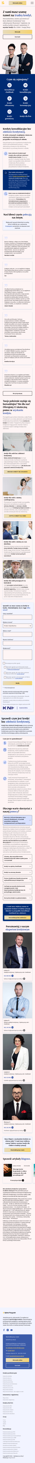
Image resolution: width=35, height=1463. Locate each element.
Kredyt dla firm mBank (8, 1409)
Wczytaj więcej (17, 393)
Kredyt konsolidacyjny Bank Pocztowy (11, 1447)
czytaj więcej (20, 674)
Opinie (4, 1423)
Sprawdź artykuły (16, 1158)
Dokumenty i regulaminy (8, 1399)
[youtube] (11, 1330)
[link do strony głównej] (4, 3)
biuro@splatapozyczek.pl (17, 1356)
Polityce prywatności (13, 669)
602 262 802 (7, 1127)
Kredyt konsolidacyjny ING (9, 1439)
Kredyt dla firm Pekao (8, 1411)
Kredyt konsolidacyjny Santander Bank (12, 1435)
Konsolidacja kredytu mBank (9, 1445)
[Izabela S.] (17, 1058)
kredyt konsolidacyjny (20, 176)
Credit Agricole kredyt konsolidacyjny (11, 1441)
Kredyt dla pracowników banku (10, 1384)
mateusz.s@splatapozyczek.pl (13, 1130)
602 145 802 (7, 1027)
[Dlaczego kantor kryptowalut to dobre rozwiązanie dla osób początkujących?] (17, 1172)
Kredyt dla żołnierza (7, 1380)
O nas (4, 1420)
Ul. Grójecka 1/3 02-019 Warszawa (15, 1348)
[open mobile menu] (32, 3)
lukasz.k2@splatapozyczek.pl (13, 979)
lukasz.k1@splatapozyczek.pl (13, 1030)
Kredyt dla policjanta (7, 1385)
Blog (4, 1425)
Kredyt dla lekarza (7, 1378)
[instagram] (8, 1330)
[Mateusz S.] (17, 1108)
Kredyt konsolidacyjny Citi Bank (10, 1449)
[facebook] (4, 1330)
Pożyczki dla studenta (8, 1389)
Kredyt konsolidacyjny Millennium (11, 1451)
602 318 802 (7, 1077)
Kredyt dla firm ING (7, 1408)
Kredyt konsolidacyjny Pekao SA (10, 1453)
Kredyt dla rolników (7, 1376)
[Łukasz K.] (17, 956)
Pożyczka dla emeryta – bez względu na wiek (13, 1391)
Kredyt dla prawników (8, 1382)
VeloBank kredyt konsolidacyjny (10, 1443)
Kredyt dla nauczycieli (8, 1387)
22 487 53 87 (11, 1350)
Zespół (4, 1422)
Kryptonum (12, 1457)
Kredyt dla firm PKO (7, 1406)
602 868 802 (7, 976)
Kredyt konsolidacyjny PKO (9, 1432)
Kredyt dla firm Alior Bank (9, 1413)
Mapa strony (6, 1398)
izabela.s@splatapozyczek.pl (13, 1080)
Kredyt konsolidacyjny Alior (9, 1433)
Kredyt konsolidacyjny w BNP (9, 1437)
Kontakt (17, 37)
